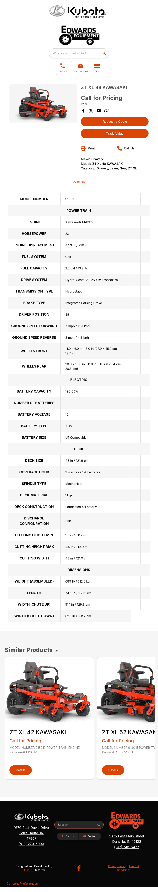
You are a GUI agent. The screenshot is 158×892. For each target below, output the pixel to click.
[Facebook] (79, 868)
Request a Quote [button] (115, 121)
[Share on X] (91, 110)
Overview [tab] (79, 181)
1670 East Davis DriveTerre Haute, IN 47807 (31, 833)
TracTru (29, 870)
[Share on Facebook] (83, 110)
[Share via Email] (98, 110)
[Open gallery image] (43, 103)
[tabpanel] (43, 104)
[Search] (99, 824)
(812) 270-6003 (31, 844)
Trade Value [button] (115, 133)
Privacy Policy (117, 866)
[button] (62, 68)
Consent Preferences (22, 883)
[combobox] (79, 53)
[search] (104, 53)
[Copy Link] (106, 110)
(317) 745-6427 (126, 847)
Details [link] (20, 770)
